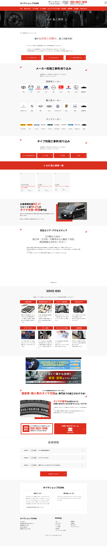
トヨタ (22, 190)
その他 (78, 155)
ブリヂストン (30, 190)
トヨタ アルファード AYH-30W (62, 186)
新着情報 (70, 8)
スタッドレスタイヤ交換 (53, 8)
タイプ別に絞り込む (53, 57)
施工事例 (63, 8)
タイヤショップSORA (29, 3)
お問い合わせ (83, 8)
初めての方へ (27, 8)
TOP (21, 8)
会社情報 (76, 8)
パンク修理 (43, 8)
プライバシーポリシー (75, 526)
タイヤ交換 (35, 8)
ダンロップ (63, 189)
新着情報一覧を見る (53, 474)
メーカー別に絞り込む (31, 57)
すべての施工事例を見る (76, 57)
